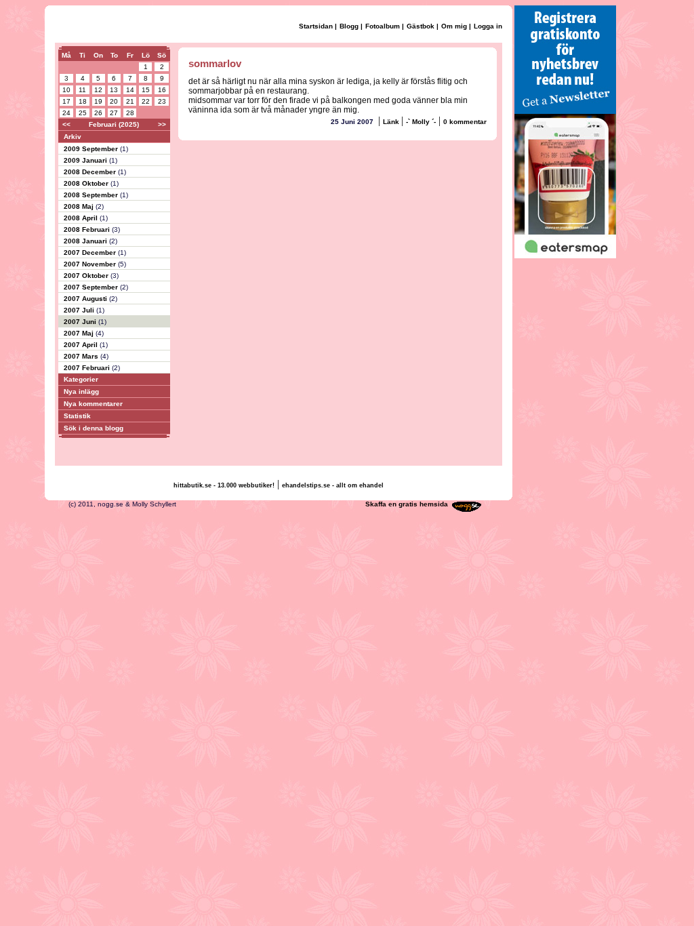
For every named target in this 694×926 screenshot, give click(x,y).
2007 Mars (82, 356)
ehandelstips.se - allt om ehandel (333, 485)
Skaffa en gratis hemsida (406, 504)
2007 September (92, 287)
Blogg (349, 26)
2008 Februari (88, 229)
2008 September (92, 195)
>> (162, 124)
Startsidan (316, 26)
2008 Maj (80, 206)
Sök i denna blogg (93, 428)
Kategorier (81, 379)
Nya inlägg (81, 391)
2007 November (91, 264)
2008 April (82, 218)
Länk (392, 121)
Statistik (77, 416)
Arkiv (72, 136)
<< (66, 124)
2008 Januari (86, 241)
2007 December (91, 252)
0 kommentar (465, 121)
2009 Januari (86, 160)
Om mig (454, 26)
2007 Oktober (87, 275)
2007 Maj (80, 333)
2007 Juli (80, 310)
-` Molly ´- (421, 121)
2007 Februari (88, 367)
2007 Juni (81, 321)
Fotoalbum (382, 26)
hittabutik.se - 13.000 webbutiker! (224, 485)
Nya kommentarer (93, 403)
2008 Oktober (87, 183)
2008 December (91, 172)
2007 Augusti (86, 298)
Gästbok (420, 26)
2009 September (92, 149)
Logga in (488, 26)
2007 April (82, 344)
